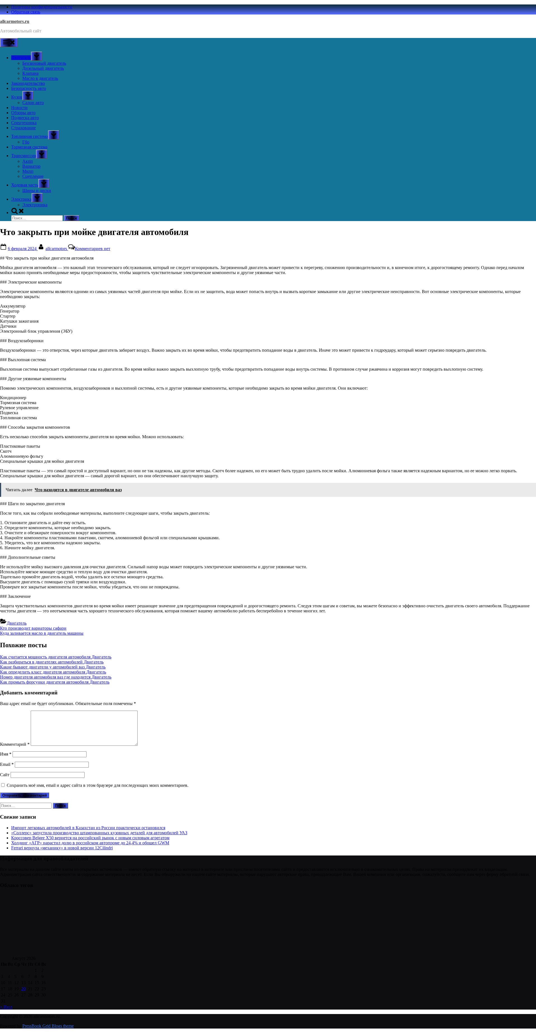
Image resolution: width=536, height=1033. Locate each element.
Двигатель (21, 57)
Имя (5, 754)
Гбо (25, 142)
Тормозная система (29, 147)
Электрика (21, 199)
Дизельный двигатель (43, 68)
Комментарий (15, 744)
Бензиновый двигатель (44, 63)
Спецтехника (24, 122)
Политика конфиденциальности (41, 6)
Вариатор (31, 166)
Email (7, 764)
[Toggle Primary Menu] (9, 42)
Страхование (23, 127)
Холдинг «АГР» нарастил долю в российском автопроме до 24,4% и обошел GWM (90, 842)
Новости (19, 107)
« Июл (6, 1007)
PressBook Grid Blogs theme (48, 1026)
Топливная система (29, 136)
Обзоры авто (23, 112)
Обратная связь (25, 11)
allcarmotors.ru (14, 21)
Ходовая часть (24, 185)
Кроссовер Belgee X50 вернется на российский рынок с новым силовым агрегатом (90, 837)
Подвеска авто (25, 117)
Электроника (34, 204)
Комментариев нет (92, 248)
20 (23, 988)
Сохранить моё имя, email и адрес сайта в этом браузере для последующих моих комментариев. (97, 785)
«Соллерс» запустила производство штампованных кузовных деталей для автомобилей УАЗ (99, 832)
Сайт (4, 774)
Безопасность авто (28, 88)
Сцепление (33, 176)
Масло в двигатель (40, 78)
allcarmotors (57, 248)
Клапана (30, 73)
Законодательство (28, 83)
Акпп (27, 161)
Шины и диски (36, 190)
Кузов (16, 97)
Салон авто (33, 102)
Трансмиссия (23, 155)
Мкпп (28, 171)
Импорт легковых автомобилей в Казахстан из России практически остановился (88, 827)
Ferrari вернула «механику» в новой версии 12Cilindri (62, 847)
